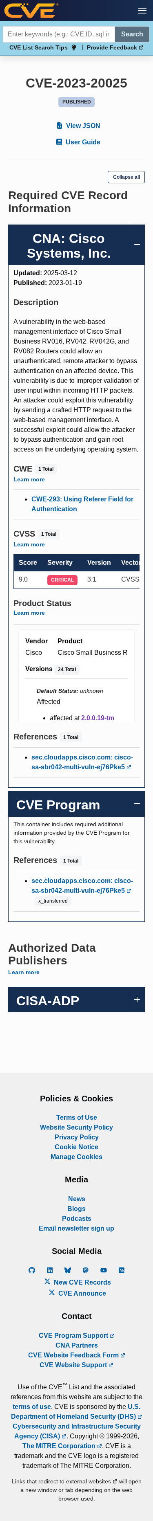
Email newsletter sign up (76, 1228)
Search (132, 34)
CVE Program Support (74, 1335)
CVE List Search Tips (38, 47)
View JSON (82, 125)
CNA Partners (76, 1345)
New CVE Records (81, 1282)
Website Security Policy (76, 1127)
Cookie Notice (76, 1147)
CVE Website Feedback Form (74, 1355)
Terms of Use (76, 1117)
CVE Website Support (74, 1364)
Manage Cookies (76, 1156)
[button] (142, 10)
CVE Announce (81, 1293)
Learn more (29, 479)
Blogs (76, 1208)
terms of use (32, 1406)
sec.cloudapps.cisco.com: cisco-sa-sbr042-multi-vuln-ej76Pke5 (82, 762)
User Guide (82, 142)
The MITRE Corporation (59, 1445)
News (76, 1198)
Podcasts (76, 1218)
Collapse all (126, 177)
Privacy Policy (77, 1137)
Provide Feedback (113, 47)
